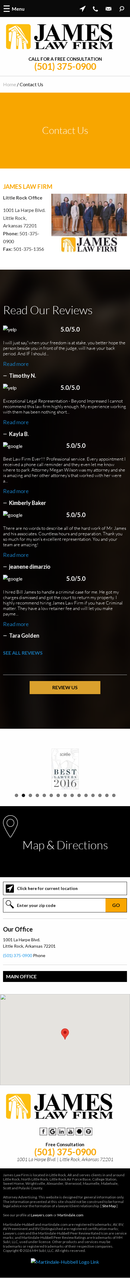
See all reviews (23, 653)
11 (86, 795)
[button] (65, 1034)
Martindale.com (70, 1215)
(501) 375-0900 (65, 66)
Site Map (109, 1206)
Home (9, 84)
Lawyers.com (42, 1215)
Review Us (65, 687)
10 (79, 795)
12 (93, 795)
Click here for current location (47, 888)
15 (113, 795)
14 (107, 795)
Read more (16, 363)
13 (100, 795)
